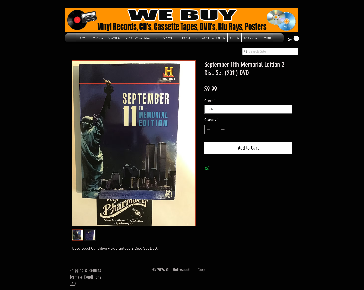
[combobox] (248, 109)
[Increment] (223, 129)
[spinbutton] (215, 129)
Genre (210, 101)
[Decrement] (208, 129)
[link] (293, 38)
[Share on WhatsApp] (207, 168)
